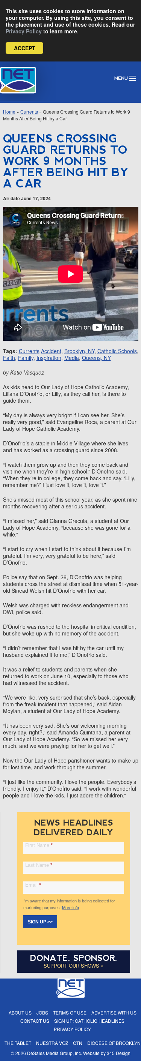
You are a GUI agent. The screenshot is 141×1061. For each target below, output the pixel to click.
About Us (20, 1012)
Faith (9, 357)
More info (70, 907)
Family (25, 357)
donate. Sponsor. (73, 958)
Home (9, 111)
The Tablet (18, 1043)
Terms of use (69, 1012)
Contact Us (34, 1021)
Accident (51, 351)
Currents (29, 111)
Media (71, 357)
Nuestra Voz (52, 1043)
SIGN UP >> (40, 922)
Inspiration (48, 357)
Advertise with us (113, 1012)
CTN (77, 1043)
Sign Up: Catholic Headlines (89, 1021)
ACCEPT (24, 48)
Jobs (42, 1012)
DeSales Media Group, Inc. (54, 1053)
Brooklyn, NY (79, 351)
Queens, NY (96, 357)
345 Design (118, 1053)
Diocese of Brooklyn (114, 1043)
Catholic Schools (117, 351)
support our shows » (73, 965)
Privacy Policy (24, 31)
